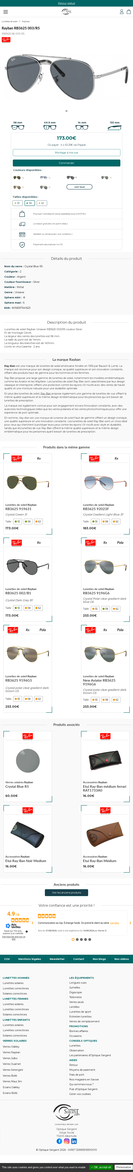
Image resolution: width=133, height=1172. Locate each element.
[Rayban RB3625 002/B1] (27, 580)
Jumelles (74, 987)
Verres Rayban (11, 1052)
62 (42, 203)
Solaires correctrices (15, 993)
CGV (7, 959)
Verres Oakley (11, 1046)
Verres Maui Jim (12, 1081)
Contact (78, 959)
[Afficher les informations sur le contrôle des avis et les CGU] (26, 931)
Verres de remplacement (84, 1021)
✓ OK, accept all (101, 1167)
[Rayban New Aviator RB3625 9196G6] (105, 669)
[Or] (53, 187)
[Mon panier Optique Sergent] (128, 12)
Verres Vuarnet (12, 1064)
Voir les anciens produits (66, 892)
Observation (76, 1050)
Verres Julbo (10, 1058)
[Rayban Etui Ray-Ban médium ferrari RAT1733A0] (105, 766)
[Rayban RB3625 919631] (27, 494)
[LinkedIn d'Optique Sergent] (74, 1141)
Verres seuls (76, 1002)
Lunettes (74, 1045)
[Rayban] (16, 458)
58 (30, 203)
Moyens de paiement (82, 1069)
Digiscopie (75, 992)
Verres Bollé (10, 1075)
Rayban (26, 21)
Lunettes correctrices (16, 988)
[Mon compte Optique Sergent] (121, 12)
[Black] (79, 178)
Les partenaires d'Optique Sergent (90, 1055)
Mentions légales (29, 959)
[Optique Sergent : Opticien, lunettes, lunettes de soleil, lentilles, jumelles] (66, 12)
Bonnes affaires (78, 1031)
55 (18, 203)
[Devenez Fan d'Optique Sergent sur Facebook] (59, 1141)
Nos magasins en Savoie (84, 1079)
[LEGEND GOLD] (26, 178)
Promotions (78, 1026)
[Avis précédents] (32, 923)
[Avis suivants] (130, 923)
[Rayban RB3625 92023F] (105, 494)
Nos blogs (99, 959)
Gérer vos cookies (80, 1094)
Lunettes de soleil (9, 21)
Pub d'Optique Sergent (83, 1089)
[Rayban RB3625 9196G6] (105, 580)
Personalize (123, 1167)
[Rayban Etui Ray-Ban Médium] (105, 838)
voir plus (114, 923)
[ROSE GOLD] (53, 178)
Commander (66, 163)
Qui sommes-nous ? (81, 1084)
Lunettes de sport (80, 1011)
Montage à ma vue (66, 152)
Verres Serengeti (13, 1069)
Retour (73, 1065)
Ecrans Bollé (10, 1093)
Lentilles (74, 1006)
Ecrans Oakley (11, 1087)
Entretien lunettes (80, 1016)
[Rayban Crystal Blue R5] (27, 766)
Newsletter (57, 959)
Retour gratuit (66, 3)
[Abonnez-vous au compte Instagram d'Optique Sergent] (66, 1141)
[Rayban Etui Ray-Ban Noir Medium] (27, 838)
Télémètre (75, 997)
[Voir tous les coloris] (79, 186)
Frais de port (76, 1074)
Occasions (75, 1036)
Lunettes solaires (13, 983)
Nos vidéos (121, 959)
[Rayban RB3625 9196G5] (27, 669)
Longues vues (77, 982)
